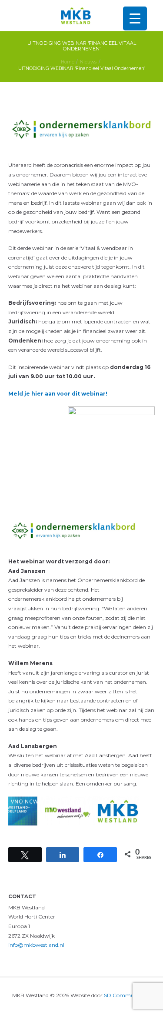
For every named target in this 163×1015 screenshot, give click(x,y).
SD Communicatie (127, 995)
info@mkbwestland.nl (36, 945)
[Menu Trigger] (135, 18)
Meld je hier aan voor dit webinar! (57, 393)
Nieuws (88, 62)
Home (67, 62)
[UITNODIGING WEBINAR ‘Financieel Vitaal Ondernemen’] (81, 129)
